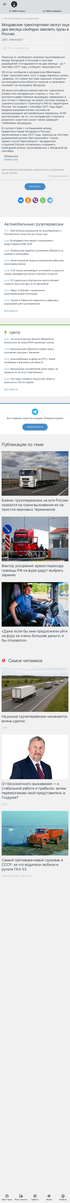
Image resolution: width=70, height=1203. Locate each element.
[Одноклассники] (28, 200)
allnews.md (11, 159)
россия (5, 172)
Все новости (11, 310)
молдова (13, 172)
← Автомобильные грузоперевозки (20, 18)
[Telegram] (50, 200)
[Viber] (35, 200)
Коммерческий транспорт (17, 875)
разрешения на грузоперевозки (48, 169)
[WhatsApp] (43, 200)
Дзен (4, 727)
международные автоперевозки (17, 169)
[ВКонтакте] (21, 200)
